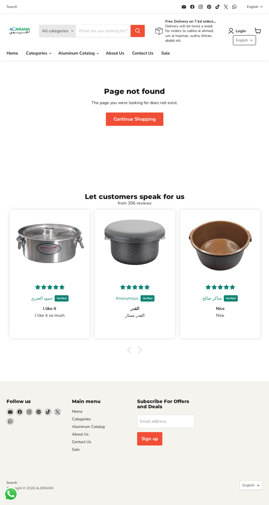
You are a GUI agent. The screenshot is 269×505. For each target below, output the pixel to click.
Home (12, 53)
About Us (115, 53)
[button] (238, 31)
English (252, 6)
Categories (37, 53)
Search (12, 7)
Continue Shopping (134, 119)
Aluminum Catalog (77, 53)
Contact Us (142, 53)
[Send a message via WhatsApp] (11, 494)
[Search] (138, 31)
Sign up (149, 439)
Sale (165, 53)
